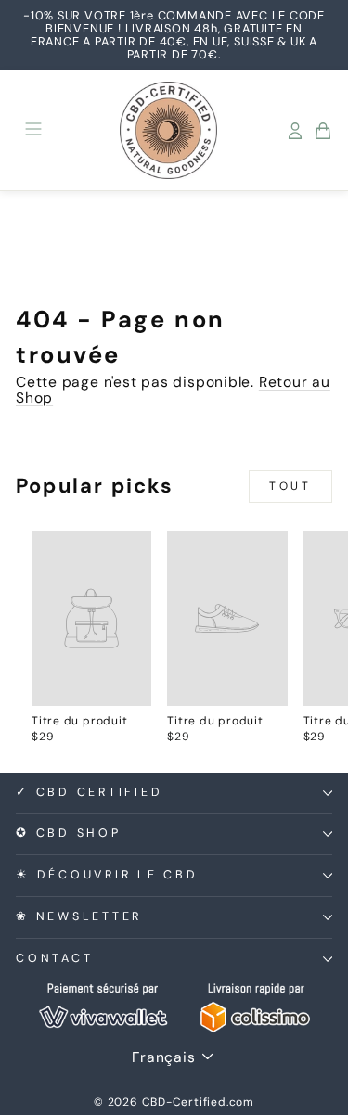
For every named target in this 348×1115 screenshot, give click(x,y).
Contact (54, 958)
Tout (290, 486)
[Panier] (323, 131)
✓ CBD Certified (89, 792)
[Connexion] (295, 131)
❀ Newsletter (79, 916)
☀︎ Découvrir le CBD (107, 874)
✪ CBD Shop (69, 833)
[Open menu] (33, 130)
